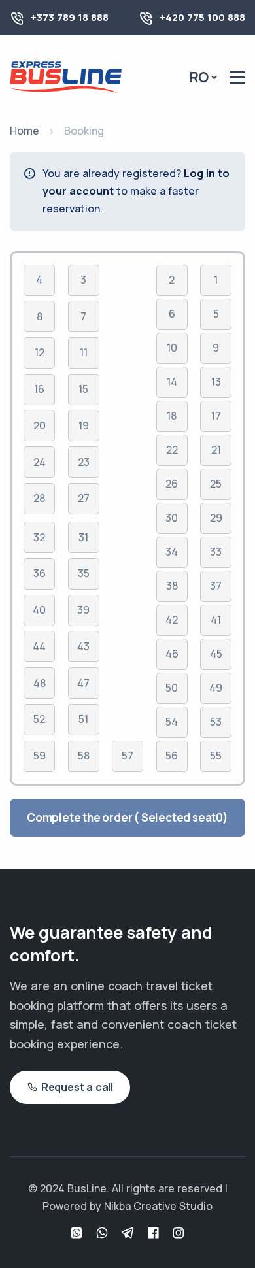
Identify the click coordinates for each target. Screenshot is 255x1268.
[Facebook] (154, 1234)
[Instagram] (178, 1234)
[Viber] (103, 1234)
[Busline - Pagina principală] (66, 76)
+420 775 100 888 (202, 17)
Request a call (77, 1087)
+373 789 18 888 (70, 17)
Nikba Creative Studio (158, 1206)
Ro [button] (199, 77)
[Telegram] (129, 1234)
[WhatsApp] (78, 1234)
